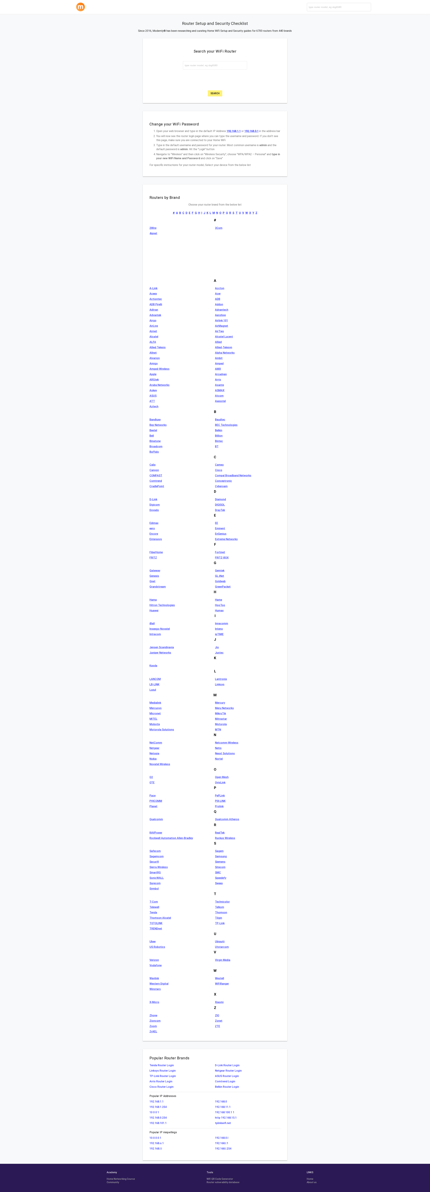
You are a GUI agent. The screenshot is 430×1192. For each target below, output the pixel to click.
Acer (218, 293)
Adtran (153, 309)
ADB (217, 299)
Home (310, 1179)
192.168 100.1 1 (224, 1112)
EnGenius (220, 533)
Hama (153, 599)
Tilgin (218, 917)
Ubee (152, 941)
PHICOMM (155, 801)
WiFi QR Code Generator (220, 1179)
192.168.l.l (155, 1148)
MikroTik (220, 713)
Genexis (154, 576)
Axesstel (220, 401)
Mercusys (155, 708)
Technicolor (222, 901)
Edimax (153, 523)
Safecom (155, 851)
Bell (151, 435)
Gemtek (219, 570)
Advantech (221, 309)
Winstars (155, 989)
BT (217, 446)
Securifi (154, 861)
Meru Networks (224, 708)
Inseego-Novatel (159, 628)
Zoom (153, 1026)
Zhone (153, 1015)
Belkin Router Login (227, 1086)
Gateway (154, 570)
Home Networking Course (121, 1179)
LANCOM (155, 679)
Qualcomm (156, 819)
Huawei (153, 610)
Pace (152, 795)
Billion (219, 435)
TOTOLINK (155, 923)
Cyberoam (221, 486)
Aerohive (220, 315)
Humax (219, 610)
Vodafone (155, 965)
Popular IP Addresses (162, 1096)
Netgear (154, 748)
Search (215, 93)
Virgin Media (222, 960)
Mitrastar (221, 718)
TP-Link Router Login (162, 1076)
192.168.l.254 (223, 1148)
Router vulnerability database (223, 1182)
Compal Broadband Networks (233, 475)
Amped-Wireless (159, 368)
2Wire (152, 228)
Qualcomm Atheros (227, 819)
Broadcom (155, 446)
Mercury (220, 702)
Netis (218, 748)
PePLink (220, 795)
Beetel (153, 430)
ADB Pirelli (155, 304)
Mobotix (154, 724)
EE (216, 523)
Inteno (219, 628)
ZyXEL (153, 1031)
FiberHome (156, 552)
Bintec (219, 441)
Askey (153, 390)
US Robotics (157, 946)
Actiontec (155, 299)
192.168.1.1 (156, 1101)
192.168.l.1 (221, 1143)
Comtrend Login (225, 1081)
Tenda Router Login (161, 1065)
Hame (218, 599)
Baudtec (220, 419)
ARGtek (154, 379)
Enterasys (155, 539)
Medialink (155, 702)
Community (113, 1182)
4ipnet (153, 233)
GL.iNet (219, 576)
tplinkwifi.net (223, 1123)
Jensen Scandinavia (161, 647)
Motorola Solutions (161, 729)
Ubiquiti (220, 941)
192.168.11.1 (223, 1107)
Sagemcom (156, 856)
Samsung (221, 856)
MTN (218, 729)
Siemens (220, 861)
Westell (219, 978)
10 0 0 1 (154, 1112)
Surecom (155, 883)
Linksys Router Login (162, 1070)
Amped (219, 363)
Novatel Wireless (159, 764)
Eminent (220, 528)
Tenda (153, 912)
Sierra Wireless (158, 867)
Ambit (219, 358)
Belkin (218, 430)
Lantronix (221, 679)
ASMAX (219, 390)
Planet (153, 806)
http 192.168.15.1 (226, 1117)
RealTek (220, 832)
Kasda (153, 665)
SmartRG (155, 872)
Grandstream (157, 586)
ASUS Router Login (227, 1076)
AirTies (219, 331)
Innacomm (221, 623)
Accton (219, 288)
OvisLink (220, 782)
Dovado (154, 510)
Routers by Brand (164, 197)
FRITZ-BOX (222, 557)
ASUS (153, 395)
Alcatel (153, 336)
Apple (152, 374)
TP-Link (220, 923)
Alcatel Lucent (224, 336)
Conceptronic (223, 480)
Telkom (219, 907)
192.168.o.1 (156, 1143)
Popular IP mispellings (163, 1132)
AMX (218, 368)
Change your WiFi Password (174, 124)
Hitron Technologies (162, 605)
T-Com (153, 901)
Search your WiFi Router (215, 51)
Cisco (218, 470)
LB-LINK (154, 684)
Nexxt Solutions (225, 753)
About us (312, 1182)
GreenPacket (223, 586)
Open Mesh (222, 777)
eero (152, 528)
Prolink (219, 806)
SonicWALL (156, 877)
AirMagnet (221, 325)
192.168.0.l (221, 1137)
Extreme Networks (226, 539)
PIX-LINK (220, 801)
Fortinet (220, 552)
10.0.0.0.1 (155, 1137)
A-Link (153, 288)
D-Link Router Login (227, 1065)
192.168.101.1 (158, 1123)
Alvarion (154, 358)
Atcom (219, 395)
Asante (219, 385)
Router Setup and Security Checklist (215, 23)
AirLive (153, 325)
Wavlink (154, 978)
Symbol (154, 888)
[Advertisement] (215, 259)
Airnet (153, 331)
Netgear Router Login (228, 1070)
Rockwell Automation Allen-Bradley (171, 838)
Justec (219, 652)
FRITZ (153, 557)
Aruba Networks (159, 385)
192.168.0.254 (158, 1117)
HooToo (220, 605)
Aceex (153, 293)
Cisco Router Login (161, 1086)
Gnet (152, 581)
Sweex (219, 883)
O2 (151, 777)
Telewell (154, 907)
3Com (218, 228)
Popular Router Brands (169, 1058)
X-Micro (154, 1002)
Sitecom (220, 867)
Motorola (221, 724)
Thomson (221, 912)
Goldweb (220, 581)
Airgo (152, 320)
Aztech (153, 406)
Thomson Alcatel (160, 917)
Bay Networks (158, 425)
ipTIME (219, 634)
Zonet (218, 1020)
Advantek (155, 315)
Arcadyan (221, 374)
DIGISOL (220, 504)
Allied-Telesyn (223, 347)
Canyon (154, 470)
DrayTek (220, 510)
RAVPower (155, 832)
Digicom (154, 504)
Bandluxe (155, 419)
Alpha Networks (225, 352)
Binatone (155, 441)
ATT (152, 401)
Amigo (153, 363)
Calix (152, 464)
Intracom (155, 634)
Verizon (154, 960)
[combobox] (339, 7)
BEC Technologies (226, 425)
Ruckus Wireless (225, 838)
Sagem (219, 851)
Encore (153, 533)
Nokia (153, 758)
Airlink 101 (221, 320)
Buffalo (154, 451)
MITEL (153, 718)
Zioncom (155, 1020)
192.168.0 (221, 1101)
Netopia (154, 753)
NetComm (155, 742)
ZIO (217, 1015)
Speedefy (220, 877)
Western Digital (158, 983)
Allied (218, 342)
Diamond (220, 499)
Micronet (155, 713)
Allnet (153, 352)
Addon (219, 304)
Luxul (152, 689)
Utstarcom (222, 946)
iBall (152, 623)
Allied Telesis (157, 347)
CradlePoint (156, 486)
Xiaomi (219, 1002)
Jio (217, 647)
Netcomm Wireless (226, 742)
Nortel (219, 758)
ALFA (152, 342)
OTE (152, 782)
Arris (218, 379)
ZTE (217, 1026)
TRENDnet (155, 928)
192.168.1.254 (158, 1107)
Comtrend (155, 480)
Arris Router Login (160, 1081)
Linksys (219, 684)
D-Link (153, 499)
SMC (218, 872)
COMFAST (155, 475)
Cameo (219, 464)
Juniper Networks (160, 652)
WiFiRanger (222, 983)
